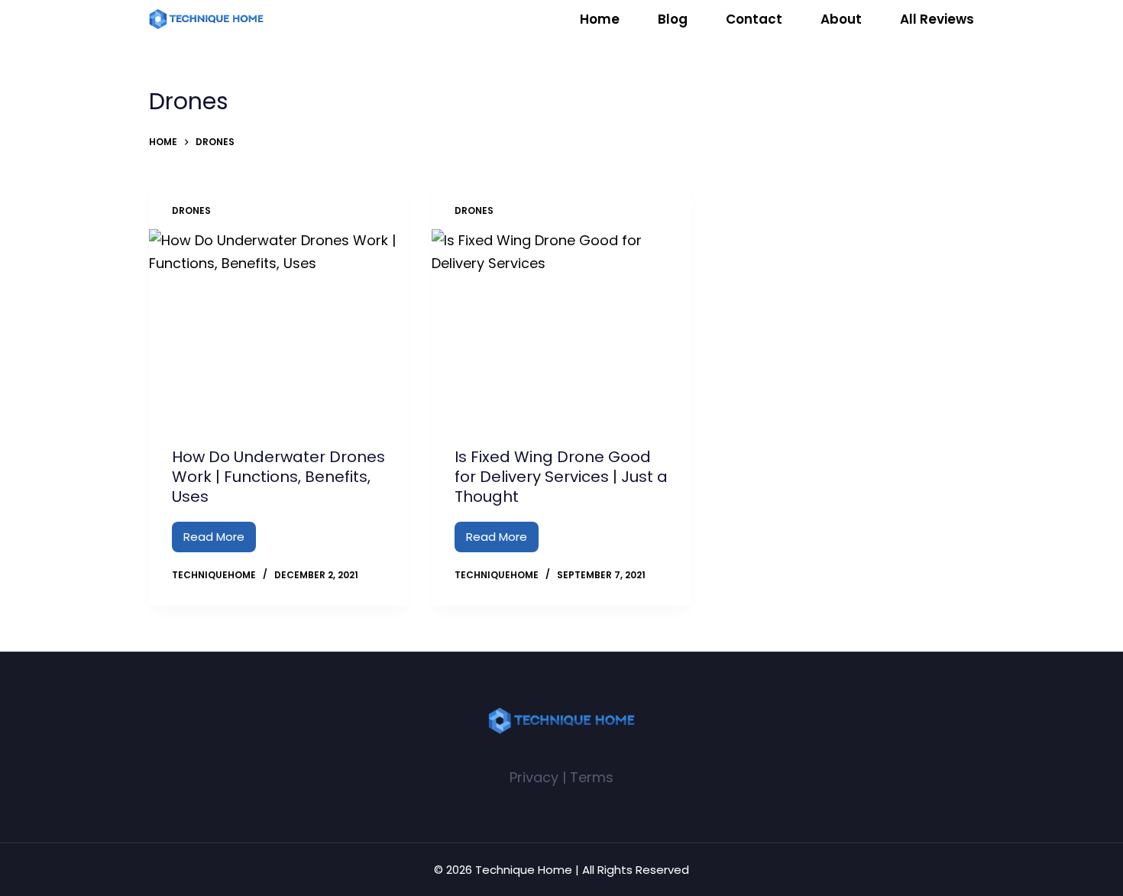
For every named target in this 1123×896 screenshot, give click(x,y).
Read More (219, 540)
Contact (754, 19)
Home (600, 19)
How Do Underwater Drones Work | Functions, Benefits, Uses (278, 476)
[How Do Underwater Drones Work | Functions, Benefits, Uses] (279, 326)
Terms (591, 777)
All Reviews (937, 19)
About (841, 19)
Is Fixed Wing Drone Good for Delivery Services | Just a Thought (561, 476)
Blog (673, 19)
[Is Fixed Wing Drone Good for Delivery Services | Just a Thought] (561, 326)
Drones (191, 210)
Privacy (534, 777)
